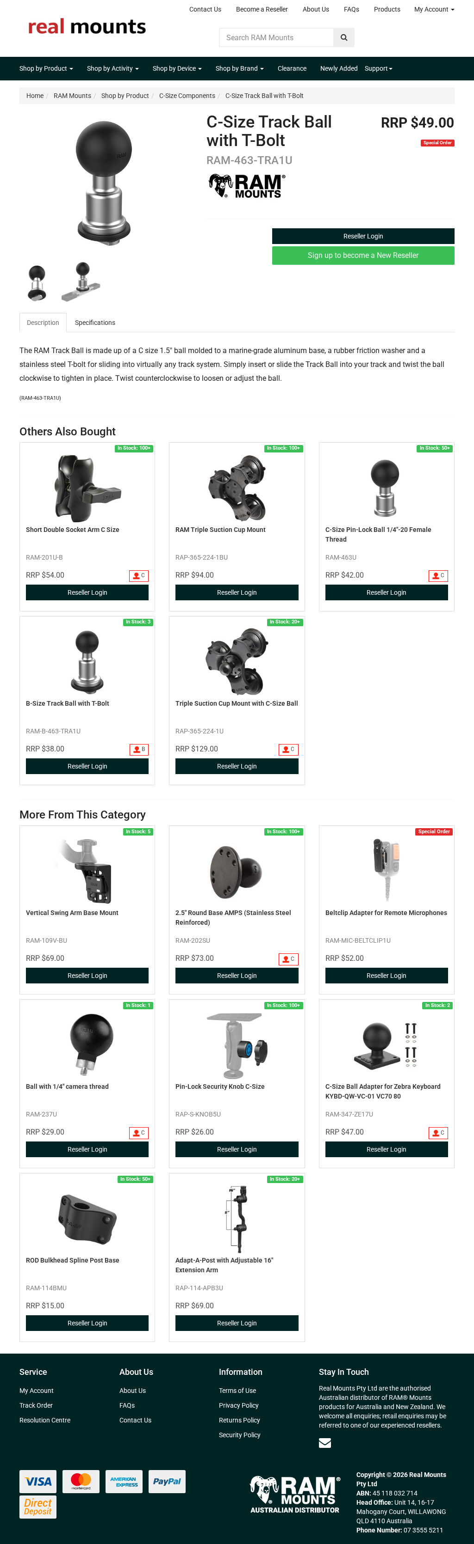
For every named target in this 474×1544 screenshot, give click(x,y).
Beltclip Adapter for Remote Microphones (386, 912)
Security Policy (240, 1435)
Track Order (36, 1405)
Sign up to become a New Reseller (363, 255)
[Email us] (325, 1443)
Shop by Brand (237, 68)
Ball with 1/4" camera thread (67, 1086)
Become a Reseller (262, 9)
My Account (432, 9)
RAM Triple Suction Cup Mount (220, 529)
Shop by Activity (110, 68)
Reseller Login (363, 236)
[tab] (43, 322)
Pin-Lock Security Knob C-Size (220, 1086)
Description (43, 322)
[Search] (344, 37)
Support (376, 68)
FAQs (351, 9)
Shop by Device (175, 68)
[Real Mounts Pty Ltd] (87, 23)
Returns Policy (239, 1420)
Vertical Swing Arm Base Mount (72, 912)
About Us (316, 9)
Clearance (292, 68)
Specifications (95, 322)
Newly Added (339, 68)
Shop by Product (44, 68)
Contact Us (205, 9)
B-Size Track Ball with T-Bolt (67, 703)
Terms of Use (237, 1390)
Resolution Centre (44, 1420)
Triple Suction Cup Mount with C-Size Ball (236, 703)
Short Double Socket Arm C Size (72, 529)
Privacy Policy (239, 1405)
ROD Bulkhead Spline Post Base (72, 1260)
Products (387, 9)
